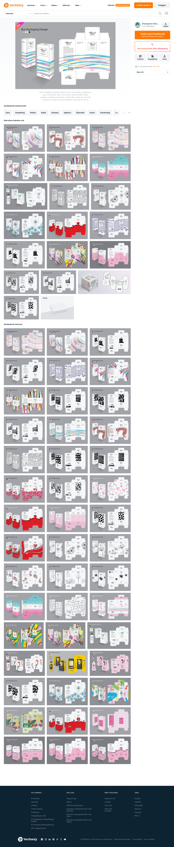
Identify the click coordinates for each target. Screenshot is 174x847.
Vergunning (71, 798)
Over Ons (108, 805)
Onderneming (36, 809)
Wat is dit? (156, 66)
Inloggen (162, 5)
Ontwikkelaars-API (38, 816)
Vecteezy (34, 802)
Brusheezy (35, 798)
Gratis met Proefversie (152, 35)
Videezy (34, 805)
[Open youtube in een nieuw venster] (65, 839)
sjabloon (67, 112)
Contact (108, 802)
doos (8, 112)
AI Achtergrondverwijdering (42, 825)
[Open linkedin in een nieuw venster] (50, 839)
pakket (33, 112)
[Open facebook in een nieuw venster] (42, 839)
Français (138, 812)
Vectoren (31, 5)
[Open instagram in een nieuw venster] (46, 839)
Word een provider (108, 810)
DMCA (68, 802)
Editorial (66, 5)
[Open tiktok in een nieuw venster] (57, 839)
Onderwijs (35, 812)
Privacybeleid (137, 839)
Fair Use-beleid (149, 839)
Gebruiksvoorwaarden (122, 839)
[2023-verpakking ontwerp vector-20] (24, 691)
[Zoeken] (160, 13)
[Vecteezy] (13, 5)
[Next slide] (127, 113)
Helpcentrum (110, 798)
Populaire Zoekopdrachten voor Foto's (79, 815)
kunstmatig (105, 112)
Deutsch (138, 809)
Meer (77, 5)
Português (139, 805)
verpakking (20, 112)
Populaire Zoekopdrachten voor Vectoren (79, 810)
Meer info (140, 72)
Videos (54, 5)
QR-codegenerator (38, 828)
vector (92, 112)
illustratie (80, 112)
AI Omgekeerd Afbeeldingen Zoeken (42, 820)
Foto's (43, 5)
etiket (43, 112)
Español (138, 802)
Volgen (165, 26)
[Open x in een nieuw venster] (61, 839)
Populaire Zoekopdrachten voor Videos (79, 821)
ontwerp (55, 112)
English (138, 798)
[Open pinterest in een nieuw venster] (53, 839)
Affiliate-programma (74, 805)
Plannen (111, 5)
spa (116, 112)
